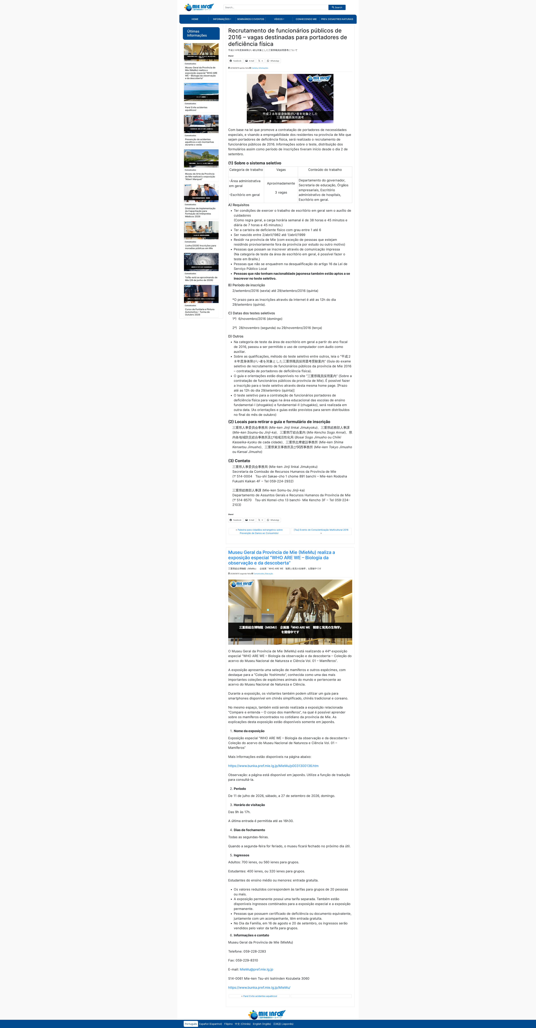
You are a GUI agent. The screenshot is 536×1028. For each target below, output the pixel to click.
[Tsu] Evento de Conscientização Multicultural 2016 (321, 529)
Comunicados (190, 64)
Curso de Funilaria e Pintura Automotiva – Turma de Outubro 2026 (199, 312)
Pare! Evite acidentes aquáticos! (196, 108)
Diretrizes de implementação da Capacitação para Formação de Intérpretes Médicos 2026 (200, 212)
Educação (269, 574)
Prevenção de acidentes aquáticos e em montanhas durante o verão (199, 142)
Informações (263, 68)
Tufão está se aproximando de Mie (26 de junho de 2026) (201, 278)
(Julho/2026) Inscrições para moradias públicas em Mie (200, 247)
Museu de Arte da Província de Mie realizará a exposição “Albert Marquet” (200, 176)
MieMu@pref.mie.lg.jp (256, 969)
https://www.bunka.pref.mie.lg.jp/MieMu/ (259, 988)
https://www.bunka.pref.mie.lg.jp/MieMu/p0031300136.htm (273, 766)
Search (338, 7)
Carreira (254, 68)
